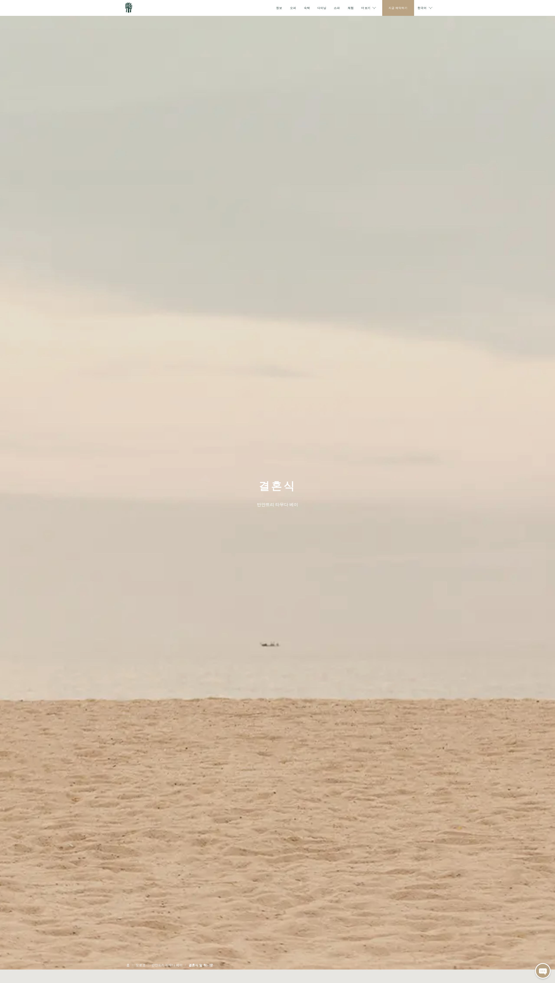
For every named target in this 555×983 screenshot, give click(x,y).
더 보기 (365, 8)
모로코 (140, 965)
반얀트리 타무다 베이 (167, 965)
